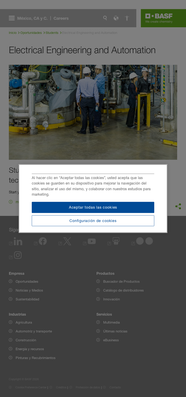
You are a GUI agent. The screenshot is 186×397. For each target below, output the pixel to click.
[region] (93, 198)
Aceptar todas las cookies (93, 207)
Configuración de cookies (93, 220)
